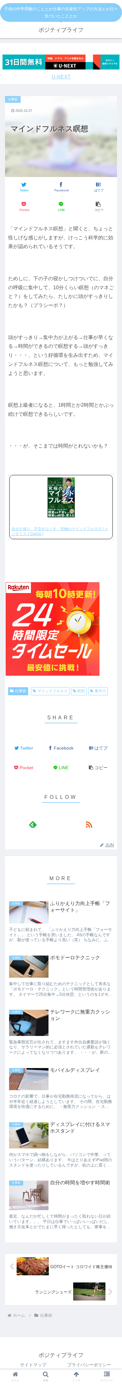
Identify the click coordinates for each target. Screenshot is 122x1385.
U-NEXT (61, 76)
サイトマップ (33, 1364)
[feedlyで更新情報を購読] (33, 824)
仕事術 (20, 691)
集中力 (100, 691)
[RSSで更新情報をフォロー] (89, 824)
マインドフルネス (53, 691)
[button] (98, 207)
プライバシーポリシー (89, 1364)
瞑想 (81, 691)
